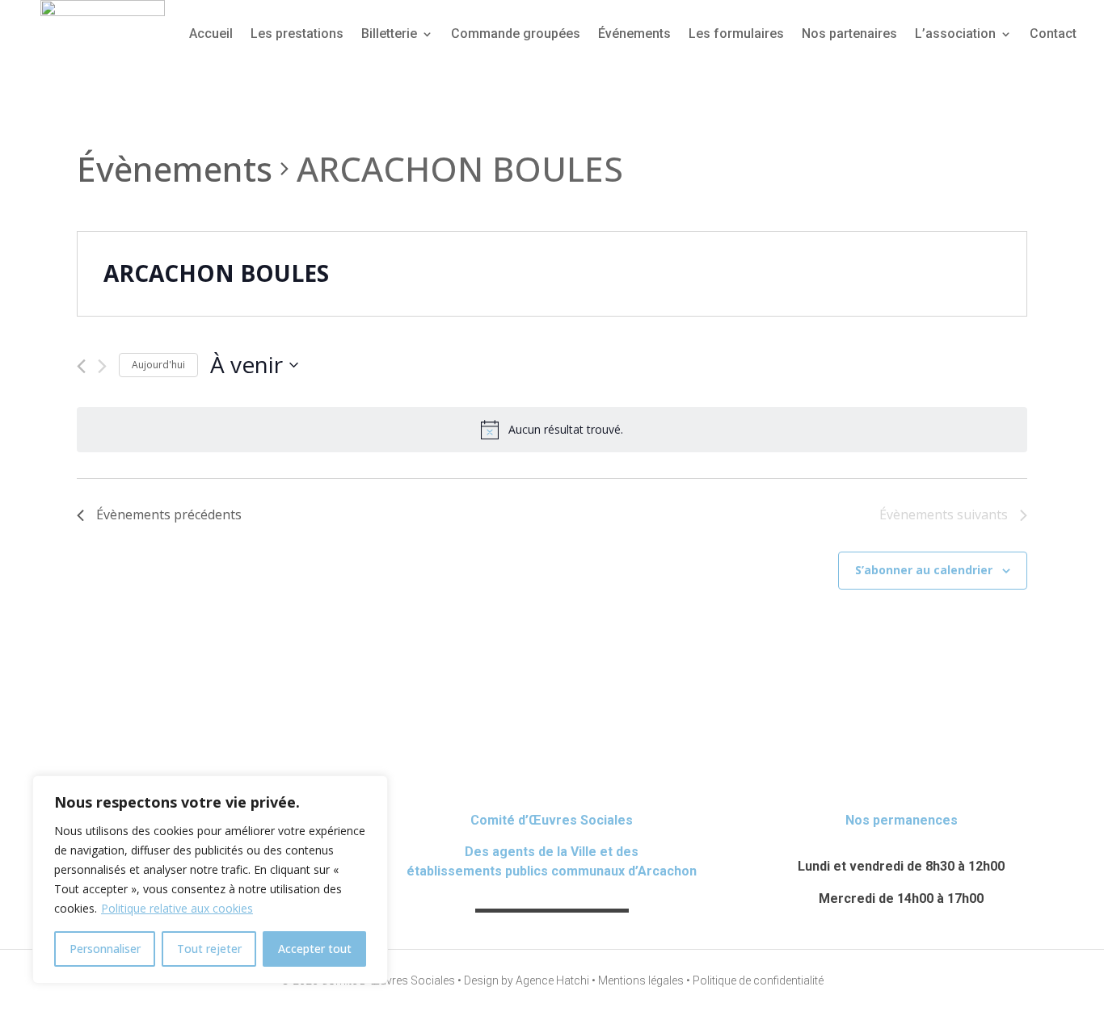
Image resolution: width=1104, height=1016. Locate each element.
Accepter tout (315, 948)
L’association (955, 33)
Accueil (211, 33)
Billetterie (389, 33)
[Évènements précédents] (81, 366)
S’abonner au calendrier (923, 569)
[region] (210, 879)
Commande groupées (515, 33)
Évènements (174, 168)
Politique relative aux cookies (177, 908)
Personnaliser (105, 948)
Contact (1053, 33)
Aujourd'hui (158, 365)
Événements (634, 33)
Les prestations (297, 33)
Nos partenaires (849, 33)
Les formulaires (736, 33)
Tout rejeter (209, 948)
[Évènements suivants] (102, 366)
